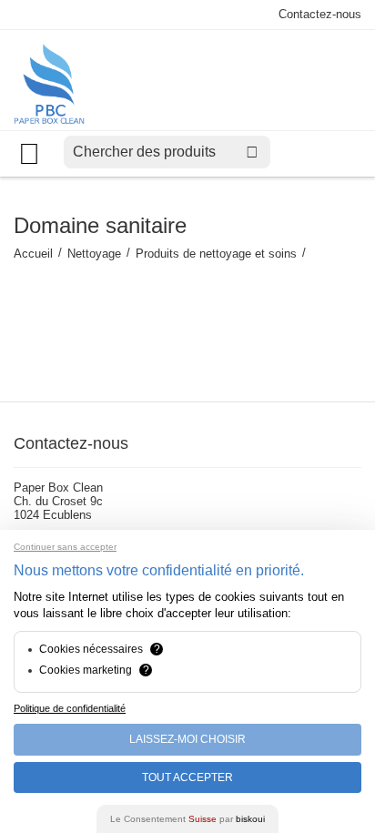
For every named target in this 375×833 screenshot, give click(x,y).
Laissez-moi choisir (187, 739)
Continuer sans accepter (65, 547)
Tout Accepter (187, 777)
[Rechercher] (252, 152)
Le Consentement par (187, 819)
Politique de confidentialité (70, 708)
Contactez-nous (320, 14)
